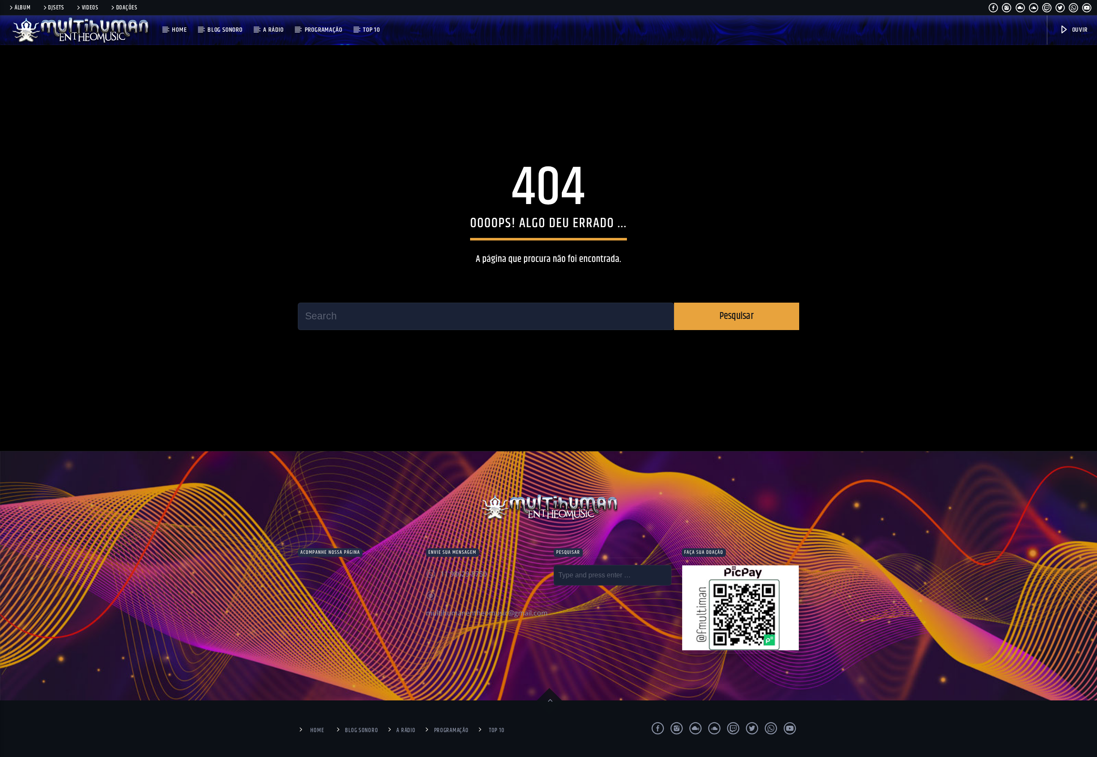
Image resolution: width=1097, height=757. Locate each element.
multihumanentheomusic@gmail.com (487, 613)
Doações (127, 7)
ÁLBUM (23, 7)
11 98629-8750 (464, 574)
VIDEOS (90, 7)
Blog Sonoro (225, 29)
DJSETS (56, 7)
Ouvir (1079, 29)
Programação (323, 29)
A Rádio (273, 29)
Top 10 (371, 29)
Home (179, 29)
